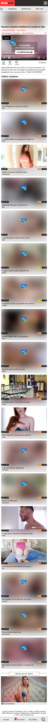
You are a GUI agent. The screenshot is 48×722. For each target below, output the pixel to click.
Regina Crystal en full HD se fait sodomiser (14, 173)
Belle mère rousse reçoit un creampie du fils (17, 666)
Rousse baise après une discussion (11, 633)
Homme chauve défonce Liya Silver (13, 370)
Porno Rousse (27, 33)
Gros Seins (21, 30)
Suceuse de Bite (8, 30)
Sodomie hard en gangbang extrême (13, 469)
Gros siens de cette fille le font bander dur (16, 567)
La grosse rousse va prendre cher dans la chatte (18, 304)
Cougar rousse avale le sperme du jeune (15, 272)
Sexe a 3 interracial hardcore (9, 502)
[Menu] (45, 3)
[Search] (43, 719)
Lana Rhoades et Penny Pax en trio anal (16, 239)
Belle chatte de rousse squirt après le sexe (16, 436)
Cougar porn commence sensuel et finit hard (17, 535)
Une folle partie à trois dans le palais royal (16, 403)
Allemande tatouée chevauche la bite (14, 206)
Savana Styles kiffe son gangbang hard (15, 337)
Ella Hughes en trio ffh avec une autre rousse (16, 600)
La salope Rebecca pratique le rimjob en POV (17, 140)
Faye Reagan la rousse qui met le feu (15, 107)
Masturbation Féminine (11, 33)
